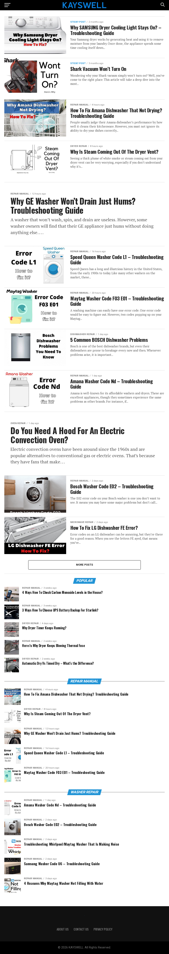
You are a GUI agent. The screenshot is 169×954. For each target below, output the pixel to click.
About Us (63, 929)
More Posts (84, 564)
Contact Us (81, 929)
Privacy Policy (103, 929)
